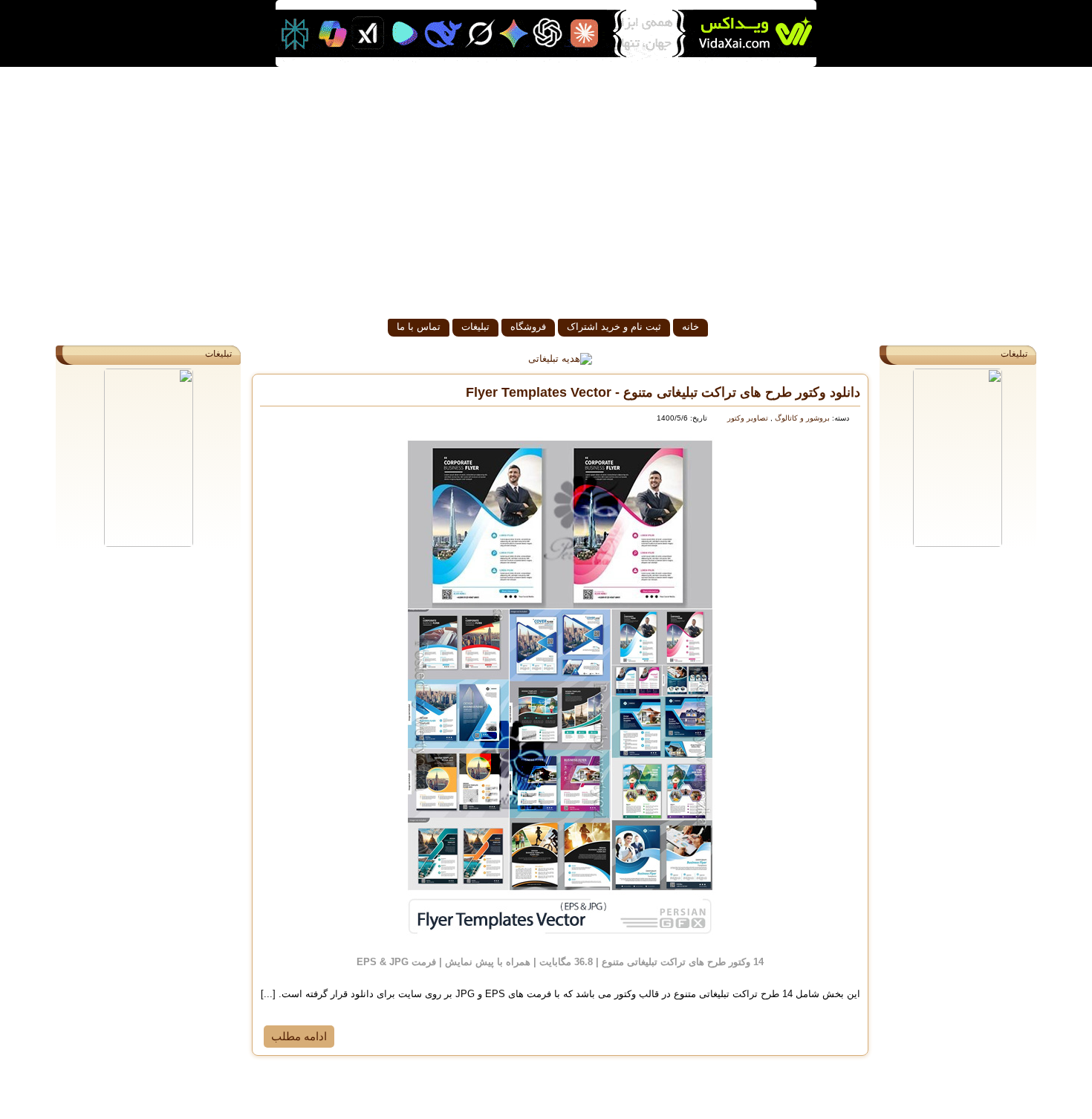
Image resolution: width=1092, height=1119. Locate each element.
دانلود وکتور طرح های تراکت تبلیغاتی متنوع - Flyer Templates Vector (663, 392)
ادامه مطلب (299, 1036)
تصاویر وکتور (747, 418)
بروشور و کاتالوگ (801, 418)
